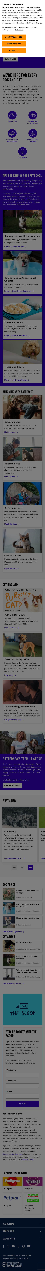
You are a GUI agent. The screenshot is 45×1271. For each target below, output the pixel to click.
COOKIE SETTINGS (14, 44)
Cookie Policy (19, 30)
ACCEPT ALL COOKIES (13, 37)
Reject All (13, 51)
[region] (22, 28)
